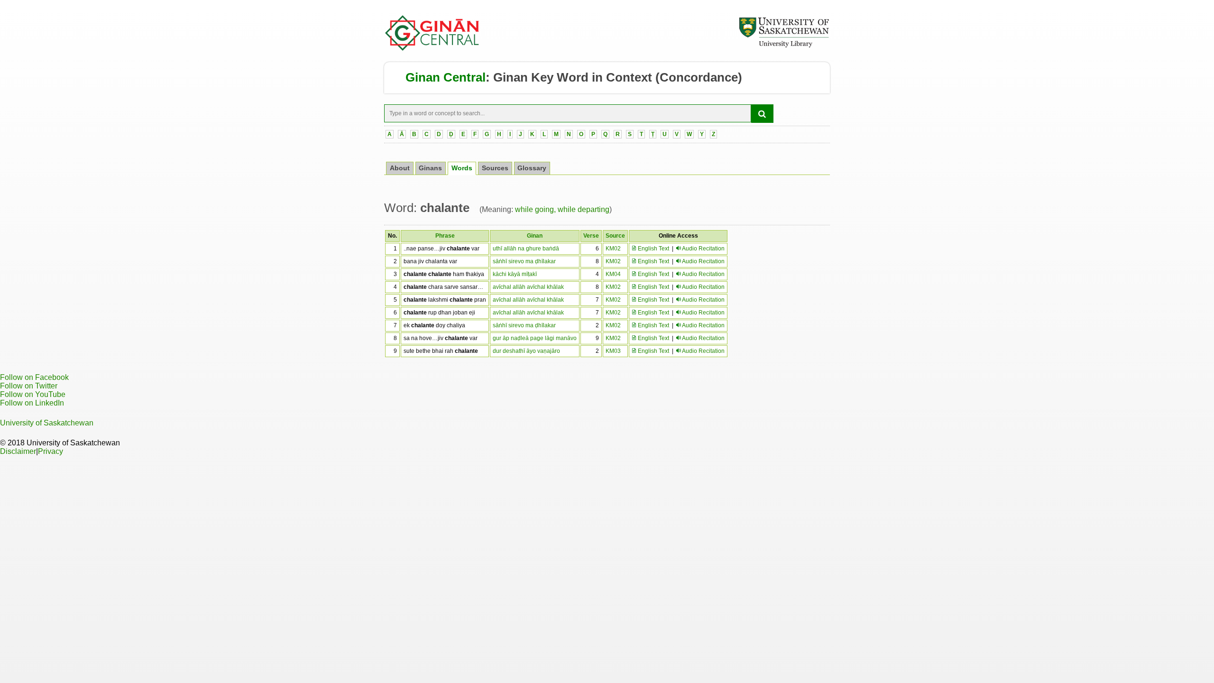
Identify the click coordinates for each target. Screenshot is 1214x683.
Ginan (535, 235)
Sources (495, 168)
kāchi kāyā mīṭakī (515, 274)
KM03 (613, 351)
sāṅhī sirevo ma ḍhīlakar (524, 261)
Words (461, 168)
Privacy (50, 451)
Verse (591, 235)
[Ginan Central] (432, 48)
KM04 (613, 274)
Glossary (531, 168)
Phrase (445, 235)
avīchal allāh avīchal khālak (528, 287)
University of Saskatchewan (46, 423)
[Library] (784, 46)
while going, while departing (562, 209)
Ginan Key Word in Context (572, 77)
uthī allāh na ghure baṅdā (526, 248)
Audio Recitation (703, 248)
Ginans (430, 168)
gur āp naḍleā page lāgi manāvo (535, 338)
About (400, 168)
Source (615, 235)
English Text (652, 248)
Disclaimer (18, 451)
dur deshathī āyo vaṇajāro (526, 351)
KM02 (613, 248)
